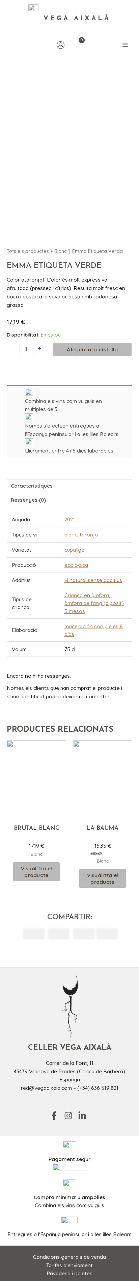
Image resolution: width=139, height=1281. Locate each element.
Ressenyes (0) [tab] (28, 499)
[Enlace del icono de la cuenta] (60, 45)
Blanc (60, 251)
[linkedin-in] (83, 1115)
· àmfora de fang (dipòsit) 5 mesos (94, 603)
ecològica (76, 564)
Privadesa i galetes (69, 1273)
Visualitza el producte (36, 871)
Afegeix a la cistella (92, 349)
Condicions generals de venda (69, 1256)
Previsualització (36, 813)
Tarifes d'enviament (69, 1265)
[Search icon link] (10, 45)
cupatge (74, 549)
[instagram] (70, 1115)
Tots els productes (28, 251)
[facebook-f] (56, 1115)
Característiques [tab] (32, 485)
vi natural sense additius (93, 580)
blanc (70, 534)
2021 (69, 519)
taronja (89, 534)
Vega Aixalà (77, 19)
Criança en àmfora (86, 595)
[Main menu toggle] (125, 45)
